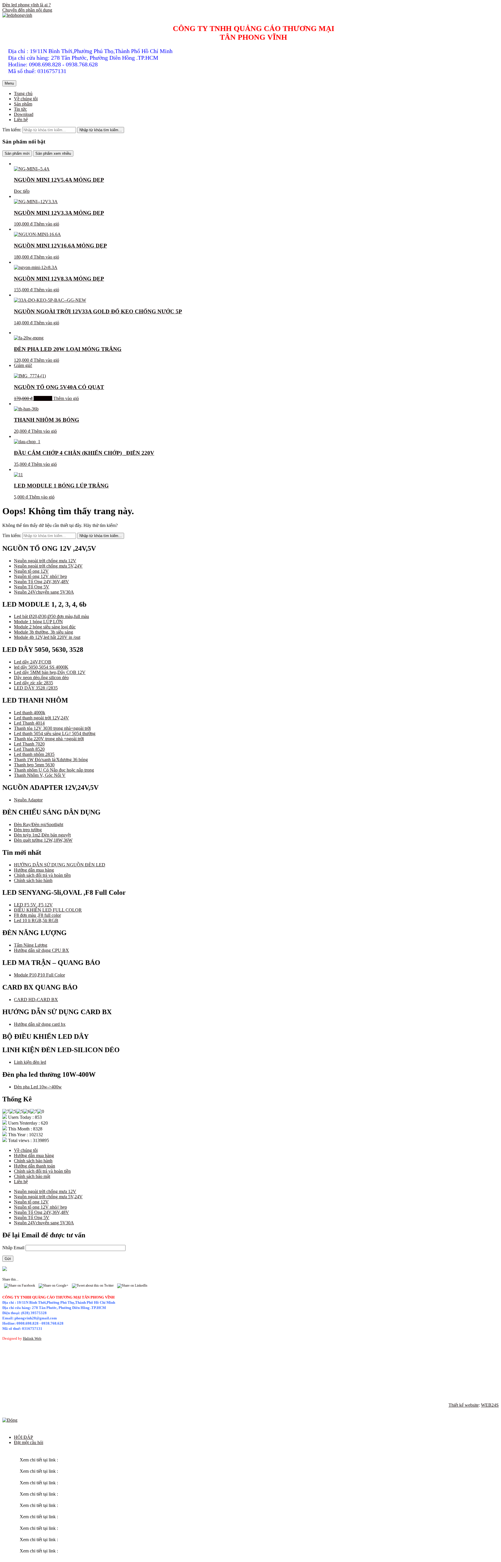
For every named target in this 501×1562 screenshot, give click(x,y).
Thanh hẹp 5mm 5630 (34, 764)
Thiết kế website (464, 1405)
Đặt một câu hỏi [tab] (28, 1442)
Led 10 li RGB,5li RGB (36, 920)
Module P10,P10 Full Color (39, 974)
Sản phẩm (23, 103)
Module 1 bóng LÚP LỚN (38, 621)
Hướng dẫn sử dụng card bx (40, 1024)
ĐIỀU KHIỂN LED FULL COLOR (48, 910)
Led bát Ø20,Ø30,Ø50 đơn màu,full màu (51, 616)
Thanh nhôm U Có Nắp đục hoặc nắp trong (54, 770)
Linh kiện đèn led (30, 1062)
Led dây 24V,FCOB (32, 661)
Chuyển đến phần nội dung (27, 10)
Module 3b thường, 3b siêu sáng (43, 632)
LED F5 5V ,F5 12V (33, 904)
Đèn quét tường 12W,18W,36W (43, 840)
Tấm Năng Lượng (30, 945)
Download (23, 114)
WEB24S (490, 1405)
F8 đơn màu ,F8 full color (37, 915)
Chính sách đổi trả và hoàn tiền (42, 875)
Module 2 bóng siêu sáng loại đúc (45, 626)
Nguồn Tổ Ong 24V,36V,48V (41, 581)
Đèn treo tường (28, 829)
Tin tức (20, 109)
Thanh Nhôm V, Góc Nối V (40, 775)
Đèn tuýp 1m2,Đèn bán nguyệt (42, 834)
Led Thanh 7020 (29, 743)
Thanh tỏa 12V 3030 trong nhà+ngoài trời (52, 728)
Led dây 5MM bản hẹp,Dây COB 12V (50, 672)
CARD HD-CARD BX (36, 999)
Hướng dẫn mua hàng (34, 870)
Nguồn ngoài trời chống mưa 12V (45, 560)
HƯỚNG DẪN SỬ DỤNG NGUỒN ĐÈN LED (59, 864)
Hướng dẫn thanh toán (34, 1165)
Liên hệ (21, 119)
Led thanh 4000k (29, 712)
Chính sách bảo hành (33, 880)
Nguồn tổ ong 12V (31, 571)
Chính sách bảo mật (32, 1176)
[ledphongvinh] (17, 15)
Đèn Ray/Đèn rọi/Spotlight (38, 824)
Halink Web (32, 1338)
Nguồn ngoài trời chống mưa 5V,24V (48, 565)
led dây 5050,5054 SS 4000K (41, 667)
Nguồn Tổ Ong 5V (31, 586)
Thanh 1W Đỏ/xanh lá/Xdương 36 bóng (51, 759)
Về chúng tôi (26, 98)
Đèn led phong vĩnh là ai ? (26, 4)
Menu (9, 83)
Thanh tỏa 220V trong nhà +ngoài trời (49, 738)
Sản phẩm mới (17, 153)
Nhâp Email (14, 1247)
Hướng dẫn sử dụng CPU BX (41, 950)
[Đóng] (9, 1420)
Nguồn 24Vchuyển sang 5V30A (44, 592)
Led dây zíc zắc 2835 (33, 682)
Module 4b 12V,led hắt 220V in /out (47, 637)
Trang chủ (23, 93)
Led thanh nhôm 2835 (34, 754)
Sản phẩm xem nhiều (53, 153)
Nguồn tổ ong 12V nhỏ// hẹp (40, 576)
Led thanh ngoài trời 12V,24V (41, 717)
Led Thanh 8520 (29, 749)
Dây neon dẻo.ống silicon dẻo (41, 677)
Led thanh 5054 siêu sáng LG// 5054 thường (54, 733)
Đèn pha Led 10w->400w (38, 1086)
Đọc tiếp (22, 191)
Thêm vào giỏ (46, 223)
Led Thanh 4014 (29, 723)
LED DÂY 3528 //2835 (36, 687)
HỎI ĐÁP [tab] (23, 1437)
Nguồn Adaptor (28, 799)
